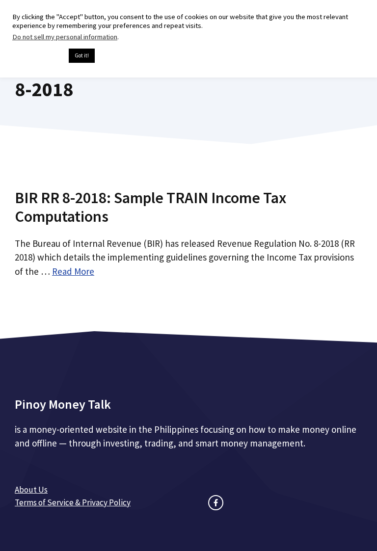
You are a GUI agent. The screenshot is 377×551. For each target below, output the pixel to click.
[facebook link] (215, 502)
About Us (31, 489)
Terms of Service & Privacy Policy (73, 502)
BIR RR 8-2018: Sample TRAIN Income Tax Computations (150, 207)
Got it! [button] (82, 55)
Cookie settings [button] (38, 56)
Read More (73, 271)
